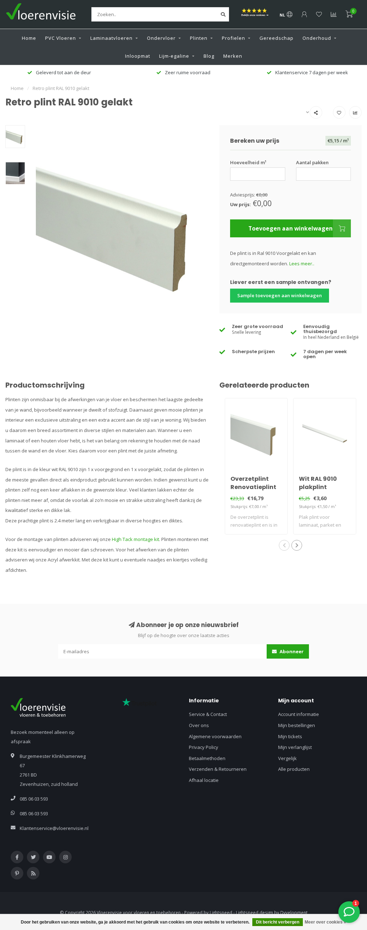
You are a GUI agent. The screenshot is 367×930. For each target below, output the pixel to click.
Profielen (233, 38)
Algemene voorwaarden (215, 736)
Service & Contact (208, 714)
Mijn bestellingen (296, 725)
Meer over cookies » (325, 922)
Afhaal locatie (204, 780)
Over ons (199, 725)
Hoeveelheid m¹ (248, 162)
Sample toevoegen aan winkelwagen (279, 295)
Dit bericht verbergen (277, 922)
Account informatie (298, 714)
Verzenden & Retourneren (218, 769)
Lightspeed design (254, 912)
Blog (209, 56)
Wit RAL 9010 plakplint (318, 483)
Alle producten (294, 769)
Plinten (199, 38)
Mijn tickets (290, 736)
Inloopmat (137, 56)
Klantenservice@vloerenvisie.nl (54, 828)
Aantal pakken (312, 162)
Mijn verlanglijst (295, 747)
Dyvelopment (294, 912)
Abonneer (291, 651)
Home (29, 38)
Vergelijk (287, 758)
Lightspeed (221, 912)
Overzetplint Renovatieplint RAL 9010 (253, 487)
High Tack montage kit (135, 539)
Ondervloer (161, 38)
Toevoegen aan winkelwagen (290, 228)
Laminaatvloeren (111, 38)
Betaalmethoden (207, 758)
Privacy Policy (203, 747)
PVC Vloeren (60, 38)
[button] (284, 545)
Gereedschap (276, 38)
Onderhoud (316, 38)
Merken (232, 56)
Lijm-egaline (174, 56)
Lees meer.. (301, 263)
